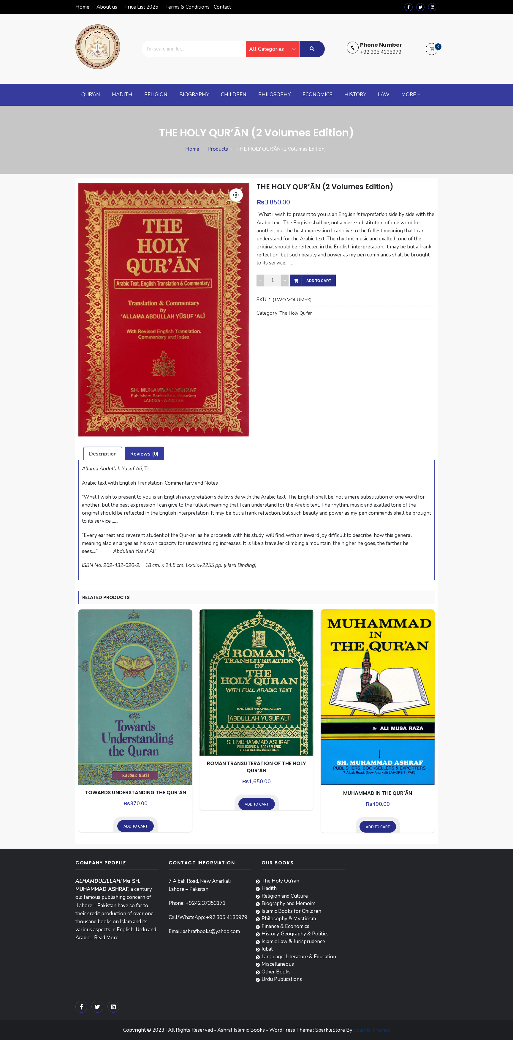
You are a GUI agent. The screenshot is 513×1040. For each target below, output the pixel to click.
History (355, 94)
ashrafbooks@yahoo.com (211, 931)
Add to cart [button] (136, 826)
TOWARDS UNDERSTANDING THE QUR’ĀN (135, 792)
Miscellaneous (278, 964)
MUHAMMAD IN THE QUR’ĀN (377, 793)
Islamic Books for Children (291, 911)
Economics (317, 94)
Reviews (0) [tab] (144, 453)
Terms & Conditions (187, 7)
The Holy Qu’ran (280, 880)
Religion (155, 94)
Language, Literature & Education (299, 956)
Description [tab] (103, 453)
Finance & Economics (285, 926)
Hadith (122, 94)
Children (233, 94)
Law (384, 94)
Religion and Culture (285, 896)
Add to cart (318, 281)
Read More (106, 937)
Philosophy (274, 94)
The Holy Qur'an (296, 313)
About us (106, 7)
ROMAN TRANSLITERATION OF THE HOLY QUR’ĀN (256, 767)
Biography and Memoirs (289, 903)
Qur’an (90, 94)
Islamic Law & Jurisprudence (293, 941)
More (408, 94)
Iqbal (267, 949)
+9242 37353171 (206, 903)
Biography (194, 94)
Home (82, 7)
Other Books (276, 971)
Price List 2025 (141, 7)
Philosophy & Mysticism (289, 918)
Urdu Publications (282, 979)
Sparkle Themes (372, 1030)
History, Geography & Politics (295, 933)
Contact (222, 7)
